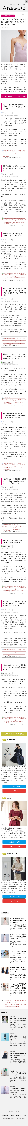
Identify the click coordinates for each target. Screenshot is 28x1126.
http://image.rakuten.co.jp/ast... (11, 115)
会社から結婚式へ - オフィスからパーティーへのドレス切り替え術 (18, 1038)
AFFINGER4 (18, 1123)
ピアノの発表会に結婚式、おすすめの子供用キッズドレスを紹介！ (18, 920)
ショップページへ (15, 901)
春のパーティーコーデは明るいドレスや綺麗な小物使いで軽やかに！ (18, 937)
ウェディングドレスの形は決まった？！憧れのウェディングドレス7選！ (18, 953)
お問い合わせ (11, 1111)
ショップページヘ (15, 790)
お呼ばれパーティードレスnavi (14, 1115)
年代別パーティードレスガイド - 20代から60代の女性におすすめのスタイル (18, 1073)
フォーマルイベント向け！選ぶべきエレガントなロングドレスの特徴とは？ (18, 1090)
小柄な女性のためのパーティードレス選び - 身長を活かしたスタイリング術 (18, 1055)
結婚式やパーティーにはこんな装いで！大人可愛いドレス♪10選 (18, 969)
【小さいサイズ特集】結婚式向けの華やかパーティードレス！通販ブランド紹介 (18, 986)
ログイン (18, 1111)
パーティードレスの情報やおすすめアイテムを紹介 (14, 1118)
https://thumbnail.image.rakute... (11, 176)
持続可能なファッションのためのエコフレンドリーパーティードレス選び (18, 1020)
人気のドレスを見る (14, 786)
